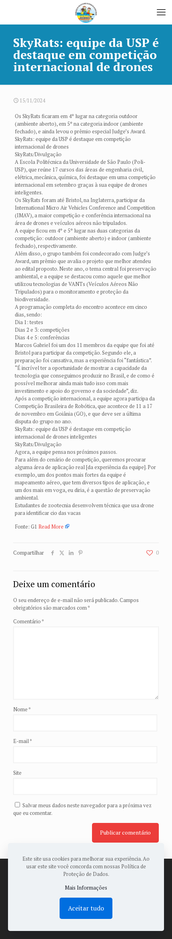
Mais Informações (86, 887)
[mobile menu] (161, 12)
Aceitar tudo (86, 908)
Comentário (28, 621)
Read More (51, 526)
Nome (22, 709)
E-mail (22, 741)
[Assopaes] (86, 12)
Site (17, 772)
